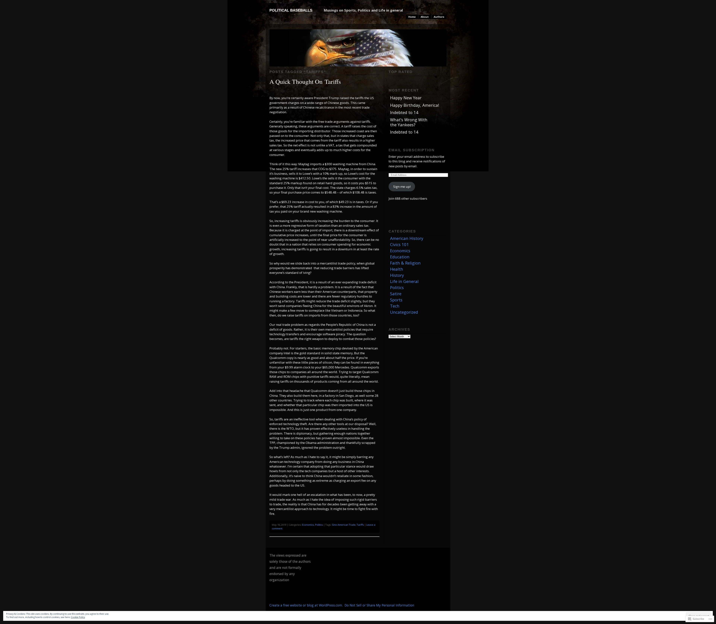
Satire (395, 293)
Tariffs (360, 524)
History (397, 275)
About (425, 16)
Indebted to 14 (404, 112)
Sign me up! (402, 186)
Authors (439, 16)
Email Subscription (412, 150)
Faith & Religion (405, 263)
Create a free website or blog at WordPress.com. (306, 605)
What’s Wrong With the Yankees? (408, 122)
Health (396, 269)
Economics (308, 524)
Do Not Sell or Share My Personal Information (379, 605)
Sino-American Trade (344, 524)
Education (399, 256)
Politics (319, 524)
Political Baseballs (290, 10)
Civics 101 (399, 244)
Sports (396, 300)
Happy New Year (406, 97)
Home (412, 16)
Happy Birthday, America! (414, 105)
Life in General (404, 281)
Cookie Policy (78, 617)
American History (406, 238)
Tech (394, 306)
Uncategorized (404, 312)
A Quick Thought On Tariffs (305, 81)
